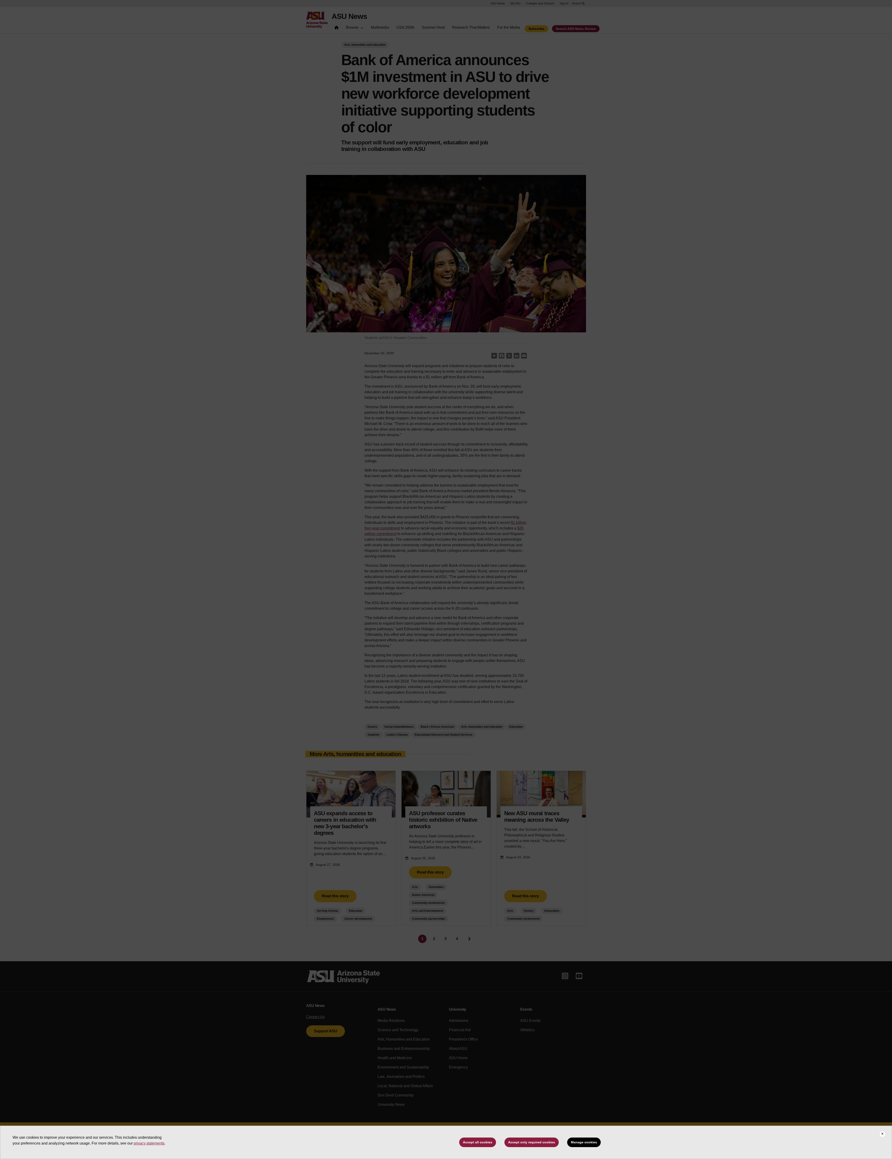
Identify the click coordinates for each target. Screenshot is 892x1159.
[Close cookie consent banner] (882, 1134)
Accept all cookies (477, 1142)
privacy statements (149, 1143)
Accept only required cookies (531, 1142)
